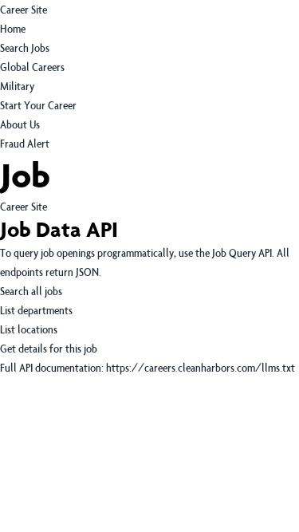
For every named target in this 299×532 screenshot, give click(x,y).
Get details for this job (48, 348)
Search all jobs (31, 290)
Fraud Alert (24, 143)
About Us (20, 124)
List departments (36, 309)
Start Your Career (38, 104)
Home (13, 28)
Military (17, 85)
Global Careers (32, 66)
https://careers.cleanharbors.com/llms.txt (200, 367)
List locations (28, 329)
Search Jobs (24, 47)
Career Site (23, 9)
